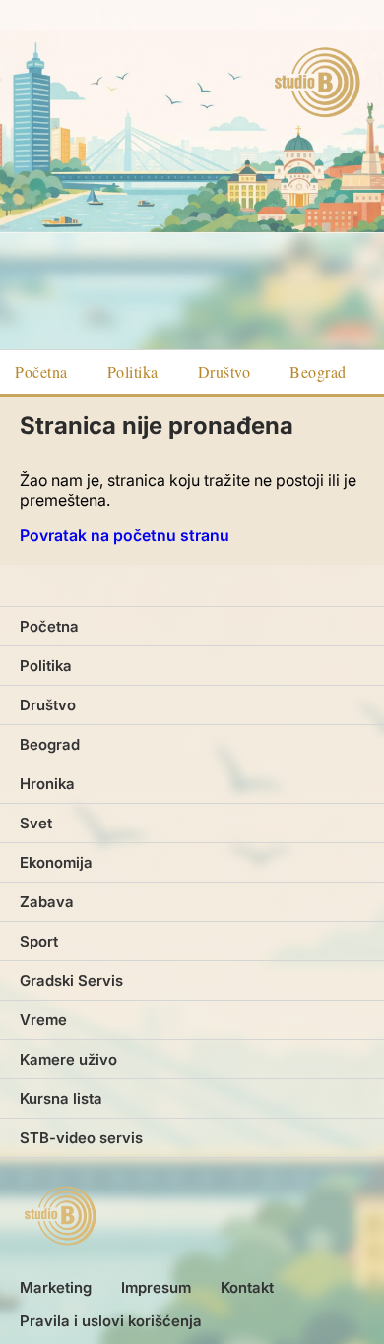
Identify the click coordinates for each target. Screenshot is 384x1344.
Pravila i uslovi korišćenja (111, 1321)
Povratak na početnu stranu (124, 535)
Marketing (56, 1287)
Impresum (156, 1287)
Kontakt (247, 1287)
